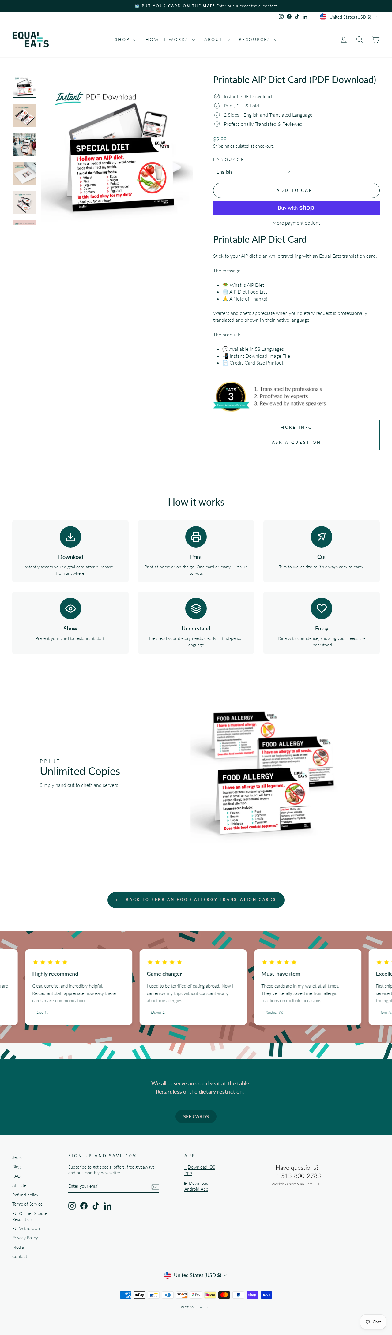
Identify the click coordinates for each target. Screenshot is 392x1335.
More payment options (296, 223)
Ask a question (296, 442)
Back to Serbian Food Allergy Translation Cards (200, 899)
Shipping (221, 146)
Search (18, 1157)
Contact (19, 1256)
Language (229, 159)
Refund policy (25, 1194)
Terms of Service (27, 1204)
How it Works (167, 39)
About (214, 39)
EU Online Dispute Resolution (29, 1216)
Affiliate (19, 1185)
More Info (296, 427)
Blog (16, 1166)
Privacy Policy (25, 1237)
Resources (256, 39)
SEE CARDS (196, 1116)
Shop (123, 39)
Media (18, 1247)
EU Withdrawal (26, 1228)
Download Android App (196, 1186)
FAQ (16, 1176)
